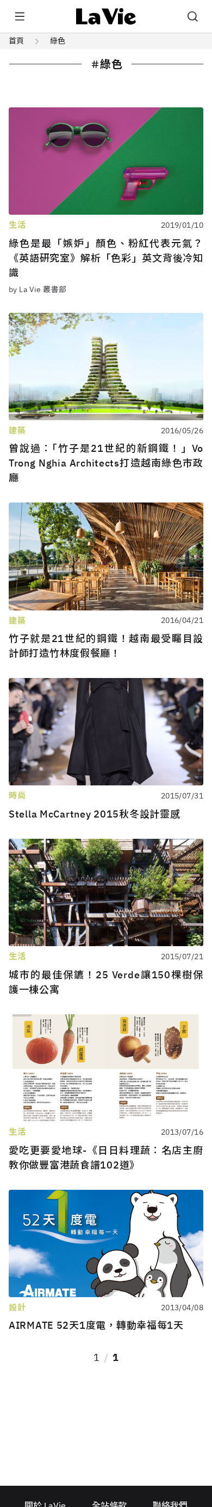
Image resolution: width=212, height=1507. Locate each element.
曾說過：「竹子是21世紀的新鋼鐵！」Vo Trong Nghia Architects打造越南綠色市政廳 (106, 463)
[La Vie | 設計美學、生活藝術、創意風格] (106, 16)
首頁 (16, 41)
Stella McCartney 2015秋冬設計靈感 (94, 814)
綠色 (57, 41)
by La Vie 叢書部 (37, 289)
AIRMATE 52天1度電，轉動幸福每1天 (96, 1325)
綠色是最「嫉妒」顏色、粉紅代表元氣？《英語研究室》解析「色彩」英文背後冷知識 (106, 258)
